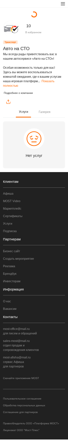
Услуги (23, 111)
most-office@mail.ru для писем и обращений (20, 331)
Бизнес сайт (11, 251)
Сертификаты (12, 216)
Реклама (9, 266)
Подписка (10, 231)
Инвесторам (11, 281)
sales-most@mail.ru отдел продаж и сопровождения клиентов (21, 345)
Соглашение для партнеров (20, 412)
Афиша (8, 193)
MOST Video (11, 201)
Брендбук (9, 273)
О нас (7, 301)
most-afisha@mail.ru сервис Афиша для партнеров (17, 362)
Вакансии (9, 308)
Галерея (44, 112)
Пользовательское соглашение (22, 398)
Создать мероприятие (18, 258)
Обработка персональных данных (24, 405)
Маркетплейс (12, 208)
